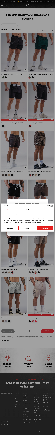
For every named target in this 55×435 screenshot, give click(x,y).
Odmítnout (10, 228)
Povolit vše (45, 228)
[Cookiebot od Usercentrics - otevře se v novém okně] (47, 206)
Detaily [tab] (27, 209)
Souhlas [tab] (9, 209)
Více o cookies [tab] (45, 209)
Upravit (27, 228)
